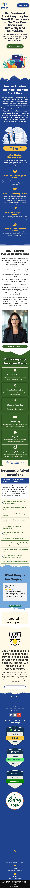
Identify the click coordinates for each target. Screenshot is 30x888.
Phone (15, 853)
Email (15, 869)
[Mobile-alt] (15, 715)
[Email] (15, 866)
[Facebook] (11, 715)
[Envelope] (19, 715)
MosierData (17, 886)
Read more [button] (7, 598)
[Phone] (15, 851)
